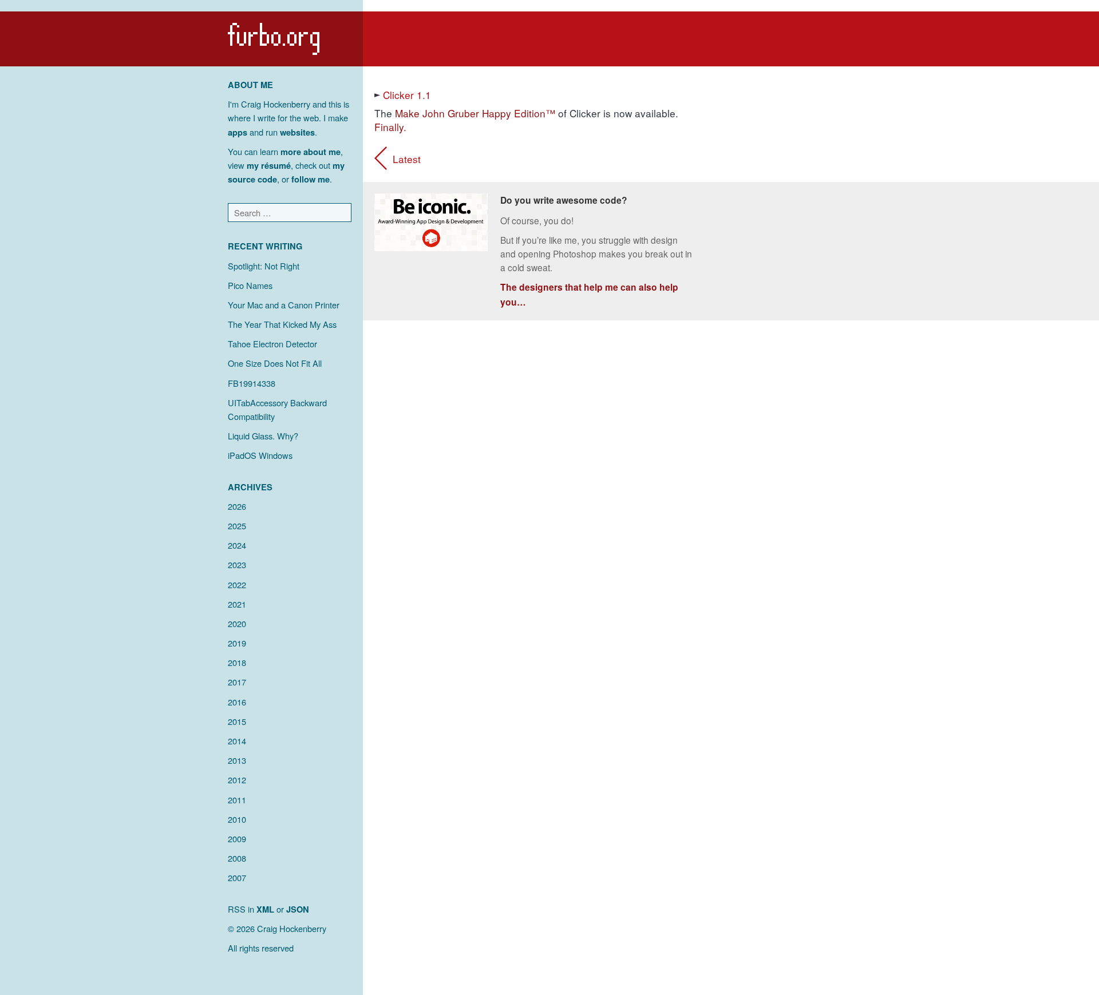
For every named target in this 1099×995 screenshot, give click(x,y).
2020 (237, 623)
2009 (237, 839)
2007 (237, 877)
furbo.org (273, 39)
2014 (237, 741)
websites (297, 132)
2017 (237, 682)
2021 (237, 604)
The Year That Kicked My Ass (282, 324)
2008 (237, 858)
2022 (237, 584)
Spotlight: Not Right (263, 266)
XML (265, 909)
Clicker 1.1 (407, 95)
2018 (237, 662)
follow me (310, 179)
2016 (237, 702)
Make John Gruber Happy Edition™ (475, 113)
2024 (237, 545)
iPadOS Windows (260, 455)
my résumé (269, 165)
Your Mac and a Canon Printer (283, 305)
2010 (237, 819)
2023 (237, 564)
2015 (237, 721)
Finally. (390, 127)
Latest (407, 159)
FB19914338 (251, 383)
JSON (297, 909)
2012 (237, 780)
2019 (237, 643)
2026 (237, 506)
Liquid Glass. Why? (263, 436)
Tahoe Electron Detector (272, 344)
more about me (310, 151)
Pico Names (250, 285)
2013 (237, 760)
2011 (237, 800)
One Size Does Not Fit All (275, 363)
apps (237, 132)
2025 (237, 526)
